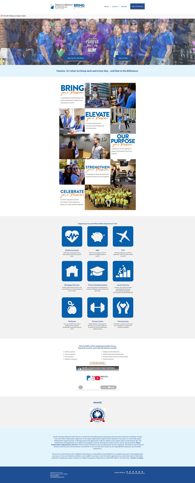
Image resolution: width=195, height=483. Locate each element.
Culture (115, 6)
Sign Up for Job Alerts (75, 58)
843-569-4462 (54, 475)
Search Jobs (123, 58)
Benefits (124, 6)
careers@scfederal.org (57, 477)
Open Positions (137, 6)
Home (106, 6)
